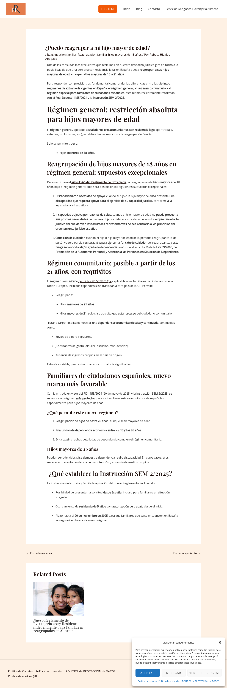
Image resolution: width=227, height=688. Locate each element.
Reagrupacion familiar (61, 55)
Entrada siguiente (186, 553)
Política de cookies (147, 681)
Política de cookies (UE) (23, 676)
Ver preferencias (204, 673)
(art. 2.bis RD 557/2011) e (95, 281)
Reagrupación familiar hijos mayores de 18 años (110, 55)
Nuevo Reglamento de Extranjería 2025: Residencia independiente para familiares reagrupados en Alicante (58, 625)
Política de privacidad (169, 681)
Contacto (154, 9)
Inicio (126, 9)
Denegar (173, 673)
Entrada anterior (39, 553)
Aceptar (147, 673)
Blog (139, 9)
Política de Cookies (20, 671)
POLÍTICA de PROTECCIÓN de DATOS (200, 681)
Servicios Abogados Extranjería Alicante (192, 9)
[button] (220, 642)
